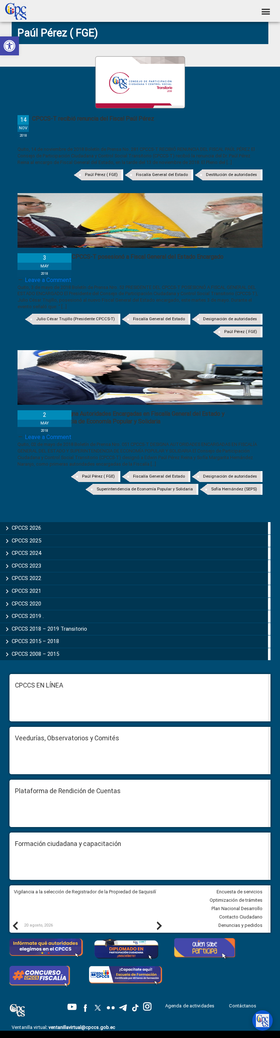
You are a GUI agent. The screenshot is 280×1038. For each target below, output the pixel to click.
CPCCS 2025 (26, 540)
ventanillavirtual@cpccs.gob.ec (81, 1027)
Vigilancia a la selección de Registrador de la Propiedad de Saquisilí (85, 891)
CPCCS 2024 (26, 553)
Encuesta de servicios (239, 891)
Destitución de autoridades (231, 174)
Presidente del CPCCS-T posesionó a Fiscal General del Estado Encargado (127, 256)
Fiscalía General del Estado (162, 174)
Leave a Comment (48, 280)
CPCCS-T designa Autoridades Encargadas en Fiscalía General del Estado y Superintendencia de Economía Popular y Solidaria (128, 417)
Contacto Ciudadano (240, 917)
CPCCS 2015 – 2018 (35, 641)
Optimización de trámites (236, 900)
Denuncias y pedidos (240, 925)
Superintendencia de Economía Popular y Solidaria (145, 489)
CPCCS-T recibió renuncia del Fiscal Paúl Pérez (93, 118)
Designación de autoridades (230, 319)
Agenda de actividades (189, 1005)
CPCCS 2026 (26, 528)
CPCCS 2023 (26, 566)
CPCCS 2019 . (28, 616)
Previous (14, 925)
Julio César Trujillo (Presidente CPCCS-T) (75, 319)
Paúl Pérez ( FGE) (101, 174)
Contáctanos (243, 1005)
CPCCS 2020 (26, 603)
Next (158, 925)
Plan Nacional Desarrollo (236, 908)
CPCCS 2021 (26, 591)
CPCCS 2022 (26, 578)
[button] (9, 45)
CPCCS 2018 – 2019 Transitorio (49, 629)
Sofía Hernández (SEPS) (234, 489)
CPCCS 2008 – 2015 (35, 654)
